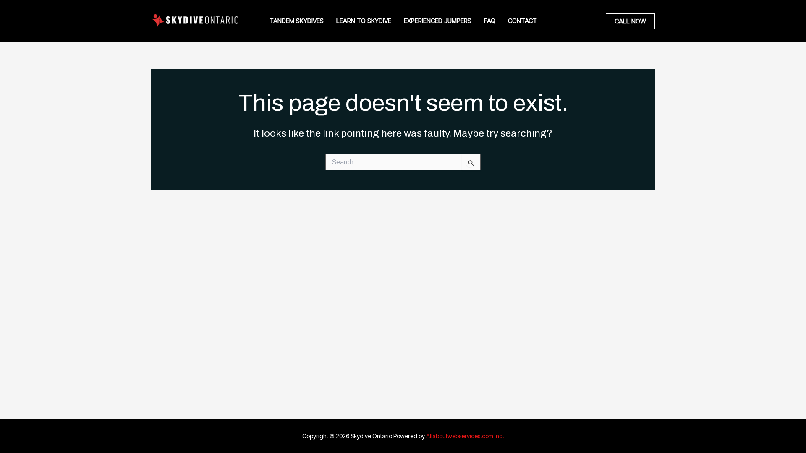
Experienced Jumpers (437, 21)
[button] (630, 21)
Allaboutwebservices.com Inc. (465, 436)
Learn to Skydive (363, 21)
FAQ (489, 21)
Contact (522, 21)
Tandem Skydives (297, 21)
